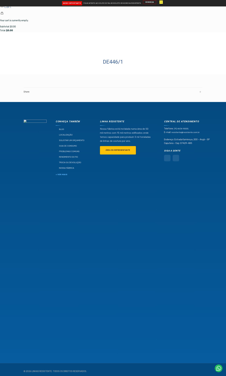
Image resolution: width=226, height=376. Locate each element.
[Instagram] (176, 158)
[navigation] (113, 16)
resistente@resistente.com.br (185, 132)
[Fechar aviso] (161, 2)
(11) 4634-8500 (181, 128)
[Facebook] (167, 158)
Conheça (149, 2)
